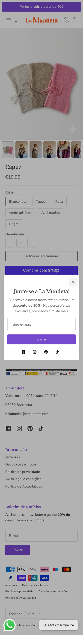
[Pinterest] (46, 352)
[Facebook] (23, 352)
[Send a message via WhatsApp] (9, 625)
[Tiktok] (57, 352)
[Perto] (73, 282)
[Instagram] (34, 352)
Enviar (41, 339)
